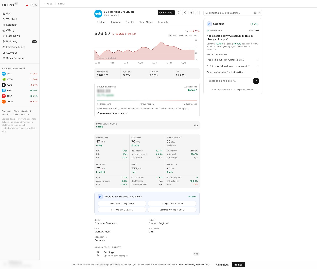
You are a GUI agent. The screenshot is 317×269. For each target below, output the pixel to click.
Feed (50, 3)
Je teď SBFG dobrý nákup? (122, 203)
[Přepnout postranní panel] (39, 134)
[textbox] (229, 81)
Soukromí (6, 111)
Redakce (25, 114)
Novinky (6, 114)
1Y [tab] (186, 35)
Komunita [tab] (163, 22)
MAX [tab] (196, 35)
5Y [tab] (190, 35)
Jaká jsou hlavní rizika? (172, 203)
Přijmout (238, 264)
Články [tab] (130, 22)
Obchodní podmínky (23, 111)
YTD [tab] (181, 35)
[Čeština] (27, 5)
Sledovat (168, 12)
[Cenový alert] (178, 12)
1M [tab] (170, 35)
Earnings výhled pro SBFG (172, 209)
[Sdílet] (184, 12)
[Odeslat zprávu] (256, 81)
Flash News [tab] (146, 22)
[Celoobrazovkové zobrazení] (197, 12)
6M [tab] (174, 35)
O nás (15, 114)
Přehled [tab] (101, 22)
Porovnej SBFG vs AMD (122, 209)
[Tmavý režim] (34, 5)
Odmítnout (222, 264)
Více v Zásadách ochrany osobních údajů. (191, 264)
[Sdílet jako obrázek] (191, 12)
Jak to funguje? (181, 108)
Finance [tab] (116, 22)
